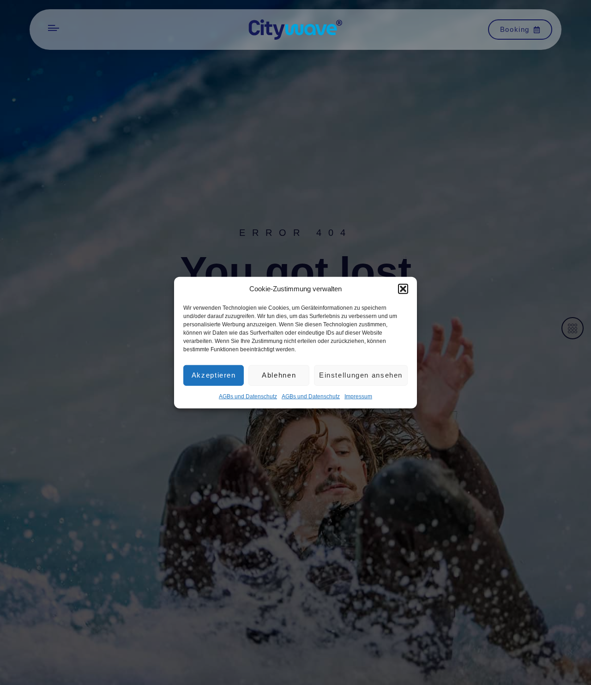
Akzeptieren (214, 375)
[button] (403, 289)
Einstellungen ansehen (361, 375)
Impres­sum (358, 396)
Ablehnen (279, 375)
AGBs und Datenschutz (248, 396)
